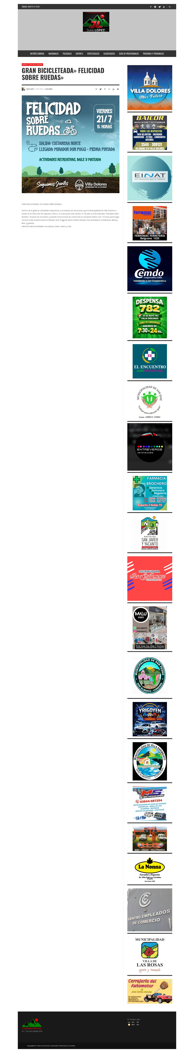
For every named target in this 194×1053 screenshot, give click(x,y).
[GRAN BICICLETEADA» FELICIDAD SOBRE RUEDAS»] (70, 144)
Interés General (36, 65)
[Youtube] (164, 6)
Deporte (25, 65)
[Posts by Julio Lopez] (23, 89)
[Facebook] (151, 6)
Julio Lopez (30, 89)
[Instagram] (155, 6)
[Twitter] (159, 6)
